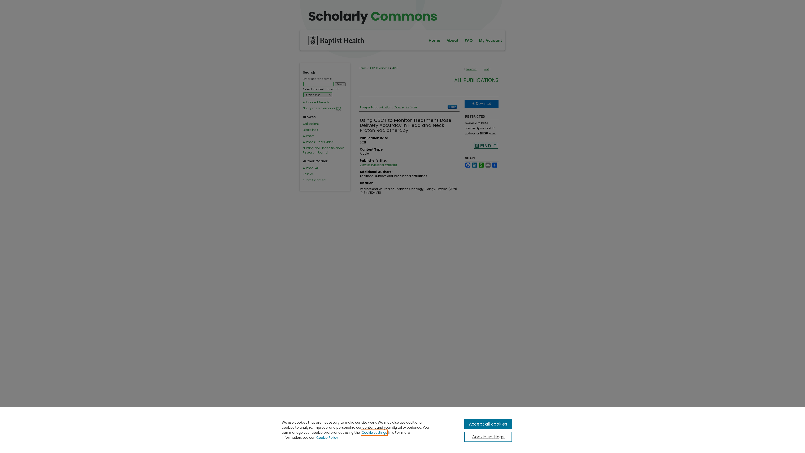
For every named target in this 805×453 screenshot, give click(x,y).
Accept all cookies (488, 424)
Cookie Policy (327, 437)
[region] (402, 430)
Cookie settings (374, 432)
